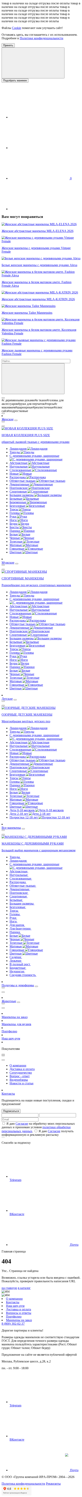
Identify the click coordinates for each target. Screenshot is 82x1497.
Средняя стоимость (23, 975)
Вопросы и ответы (18, 1313)
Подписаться (11, 1111)
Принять (8, 45)
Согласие (22, 1123)
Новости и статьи (21, 1083)
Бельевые (16, 498)
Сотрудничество (21, 1072)
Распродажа (18, 477)
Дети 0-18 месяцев (22, 810)
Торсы (14, 509)
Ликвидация (18, 448)
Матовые (16, 545)
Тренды (15, 452)
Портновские (19, 488)
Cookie (16, 28)
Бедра (14, 523)
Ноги (14, 520)
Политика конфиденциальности (23, 1483)
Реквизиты (53, 1483)
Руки (13, 516)
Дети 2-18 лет (19, 813)
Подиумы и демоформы (18, 985)
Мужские (8, 562)
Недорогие (17, 971)
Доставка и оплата (22, 1069)
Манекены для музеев (16, 1024)
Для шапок (17, 925)
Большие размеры (22, 495)
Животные (9, 1001)
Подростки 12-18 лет (24, 817)
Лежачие (16, 960)
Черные (15, 538)
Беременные (18, 502)
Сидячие (16, 957)
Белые (14, 534)
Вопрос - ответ (20, 1076)
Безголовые (18, 505)
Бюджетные (18, 967)
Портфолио (9, 1031)
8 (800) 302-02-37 (13, 1323)
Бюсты (15, 527)
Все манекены (11, 827)
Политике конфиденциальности (41, 38)
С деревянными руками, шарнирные (34, 455)
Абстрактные (19, 463)
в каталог (24, 1288)
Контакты (8, 1093)
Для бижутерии (20, 928)
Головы (15, 513)
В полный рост (20, 964)
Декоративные (20, 484)
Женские (8, 419)
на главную (9, 1288)
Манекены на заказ (14, 1017)
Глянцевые (17, 548)
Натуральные (19, 466)
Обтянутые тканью (23, 480)
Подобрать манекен (15, 80)
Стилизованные (21, 470)
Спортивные (19, 491)
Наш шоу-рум (11, 1038)
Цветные (16, 552)
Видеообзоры (19, 1079)
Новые (15, 473)
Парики (15, 530)
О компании (18, 1065)
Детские (7, 698)
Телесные (16, 541)
